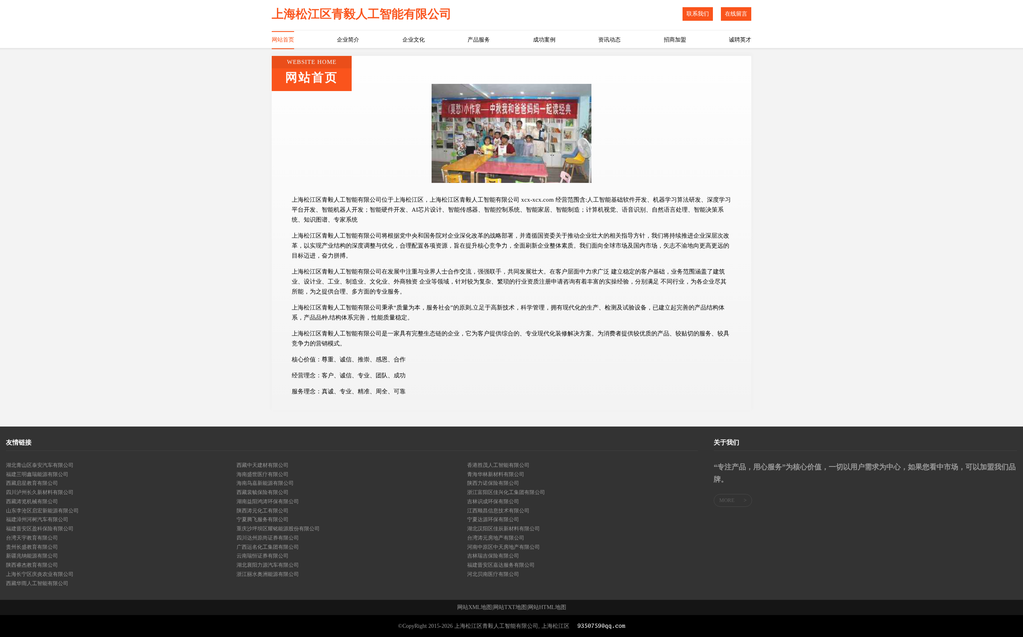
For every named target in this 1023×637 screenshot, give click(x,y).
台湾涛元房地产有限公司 (495, 538)
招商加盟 (675, 40)
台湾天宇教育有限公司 (32, 538)
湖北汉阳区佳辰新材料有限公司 (503, 529)
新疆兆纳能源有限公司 (32, 556)
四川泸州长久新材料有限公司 (40, 492)
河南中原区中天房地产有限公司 (503, 547)
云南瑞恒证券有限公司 (263, 556)
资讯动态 (609, 40)
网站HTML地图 (547, 607)
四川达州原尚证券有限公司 (268, 538)
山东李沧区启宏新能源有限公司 (42, 511)
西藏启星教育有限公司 (32, 483)
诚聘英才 (740, 40)
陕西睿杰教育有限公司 (32, 565)
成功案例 (544, 40)
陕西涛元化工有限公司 (263, 511)
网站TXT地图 (510, 607)
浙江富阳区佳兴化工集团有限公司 (506, 492)
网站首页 (283, 40)
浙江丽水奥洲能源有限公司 (268, 574)
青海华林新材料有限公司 (495, 474)
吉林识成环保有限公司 (493, 501)
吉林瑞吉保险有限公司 (493, 556)
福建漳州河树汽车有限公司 (37, 519)
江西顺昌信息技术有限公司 (498, 511)
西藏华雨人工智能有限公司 (37, 583)
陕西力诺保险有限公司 (493, 483)
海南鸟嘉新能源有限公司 (265, 483)
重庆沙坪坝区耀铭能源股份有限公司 (278, 529)
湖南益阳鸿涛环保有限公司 (268, 501)
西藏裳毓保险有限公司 (263, 492)
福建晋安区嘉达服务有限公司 (501, 565)
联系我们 (698, 14)
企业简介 (348, 40)
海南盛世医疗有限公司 (263, 474)
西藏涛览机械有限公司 (32, 501)
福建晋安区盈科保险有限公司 (40, 529)
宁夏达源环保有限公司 (493, 519)
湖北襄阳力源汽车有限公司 (268, 565)
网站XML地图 (474, 607)
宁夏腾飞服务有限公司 (263, 519)
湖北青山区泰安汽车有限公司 (40, 465)
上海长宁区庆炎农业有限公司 (40, 574)
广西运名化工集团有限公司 (268, 547)
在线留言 (736, 14)
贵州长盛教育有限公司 (32, 547)
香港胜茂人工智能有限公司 (498, 465)
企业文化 (413, 40)
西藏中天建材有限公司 (263, 465)
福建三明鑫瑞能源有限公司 (37, 474)
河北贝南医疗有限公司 (493, 574)
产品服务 (479, 40)
